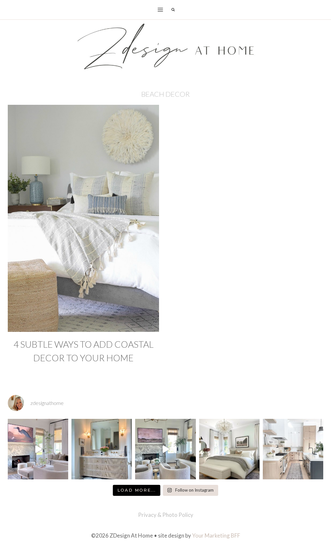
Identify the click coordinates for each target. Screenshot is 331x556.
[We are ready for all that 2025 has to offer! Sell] (38, 449)
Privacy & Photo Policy (165, 514)
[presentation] (83, 218)
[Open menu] (160, 10)
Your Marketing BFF (216, 535)
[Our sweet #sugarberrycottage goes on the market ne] (165, 449)
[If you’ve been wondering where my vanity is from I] (101, 449)
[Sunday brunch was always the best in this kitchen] (293, 449)
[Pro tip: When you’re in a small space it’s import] (229, 449)
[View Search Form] (172, 9)
